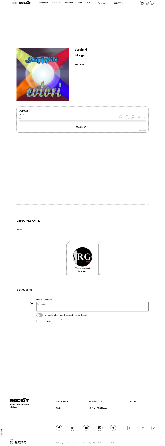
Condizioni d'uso (73, 443)
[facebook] (59, 428)
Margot (80, 55)
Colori (21, 115)
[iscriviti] (153, 428)
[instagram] (72, 428)
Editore (11, 440)
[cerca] (147, 3)
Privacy (2, 433)
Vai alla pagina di (82, 269)
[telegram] (113, 428)
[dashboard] (152, 3)
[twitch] (99, 428)
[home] (25, 3)
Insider (102, 3)
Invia (49, 321)
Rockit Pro (117, 3)
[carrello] (142, 3)
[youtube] (86, 428)
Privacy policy (87, 443)
